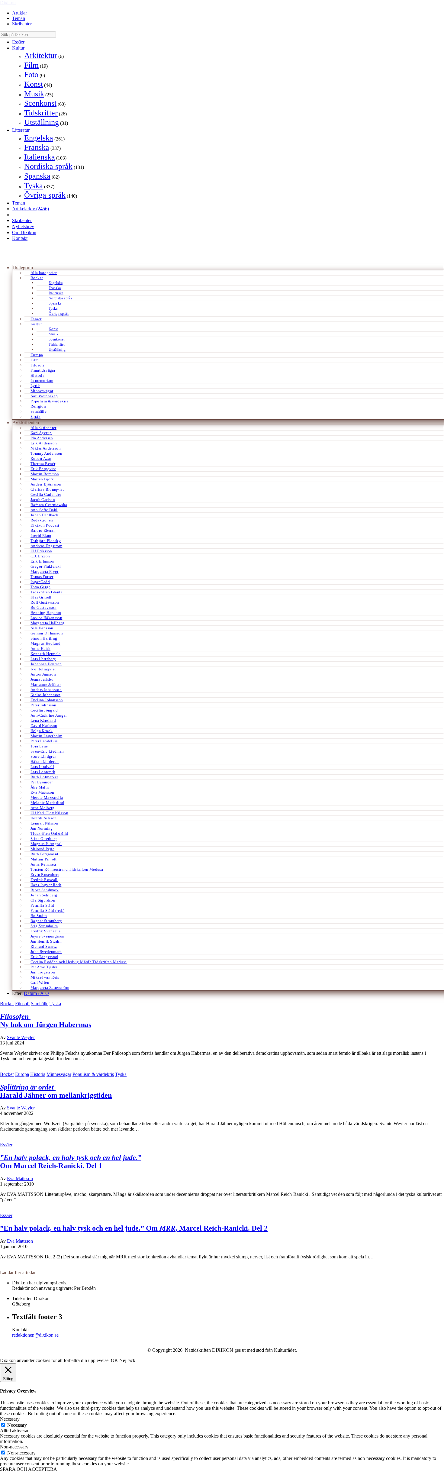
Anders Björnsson (46, 484)
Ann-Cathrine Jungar (49, 715)
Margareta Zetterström (50, 987)
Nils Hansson (42, 628)
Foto (31, 74)
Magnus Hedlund (45, 643)
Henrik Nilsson (43, 818)
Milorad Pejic (42, 849)
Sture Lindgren (43, 756)
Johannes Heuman (46, 664)
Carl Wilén (40, 982)
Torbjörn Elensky (46, 540)
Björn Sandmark (45, 890)
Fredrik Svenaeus (45, 931)
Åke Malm (40, 787)
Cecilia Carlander (46, 494)
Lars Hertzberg (43, 659)
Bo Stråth (39, 915)
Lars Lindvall (42, 766)
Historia (37, 375)
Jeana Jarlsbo (42, 679)
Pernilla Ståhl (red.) (47, 910)
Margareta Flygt (45, 571)
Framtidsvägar (43, 370)
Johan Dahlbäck (44, 515)
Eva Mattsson (42, 792)
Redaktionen (42, 520)
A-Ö (44, 993)
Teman (18, 18)
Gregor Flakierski (46, 566)
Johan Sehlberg (44, 895)
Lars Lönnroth (43, 772)
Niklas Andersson (46, 448)
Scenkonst (40, 103)
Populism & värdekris (49, 401)
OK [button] (114, 1360)
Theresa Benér (43, 463)
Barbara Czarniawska (49, 504)
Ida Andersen (42, 438)
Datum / (32, 993)
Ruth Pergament (44, 854)
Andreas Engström (46, 546)
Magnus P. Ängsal (46, 843)
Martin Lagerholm (46, 736)
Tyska (33, 185)
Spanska (37, 176)
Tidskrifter (41, 112)
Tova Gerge (40, 587)
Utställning (41, 122)
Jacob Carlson (43, 499)
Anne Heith (40, 648)
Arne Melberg (43, 807)
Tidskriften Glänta (47, 592)
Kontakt (19, 238)
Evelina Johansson (47, 700)
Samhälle (39, 411)
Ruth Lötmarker (44, 777)
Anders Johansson (46, 689)
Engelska (38, 138)
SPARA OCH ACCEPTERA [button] (28, 1469)
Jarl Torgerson (43, 972)
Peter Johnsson (43, 705)
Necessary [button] (10, 1419)
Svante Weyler (21, 1037)
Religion (38, 406)
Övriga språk (45, 195)
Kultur (18, 47)
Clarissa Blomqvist (47, 489)
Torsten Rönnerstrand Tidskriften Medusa (67, 869)
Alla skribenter (43, 427)
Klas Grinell (41, 597)
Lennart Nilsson (44, 823)
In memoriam (42, 380)
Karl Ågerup (41, 433)
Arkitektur (40, 55)
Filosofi (37, 365)
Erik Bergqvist (43, 468)
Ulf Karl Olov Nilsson (49, 813)
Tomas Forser (42, 576)
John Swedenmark (46, 951)
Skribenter (22, 23)
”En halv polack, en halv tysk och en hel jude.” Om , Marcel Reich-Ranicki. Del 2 (134, 1228)
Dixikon (8, 2)
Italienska (39, 157)
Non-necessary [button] (14, 1446)
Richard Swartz (44, 946)
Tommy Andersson (47, 453)
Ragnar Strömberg (46, 920)
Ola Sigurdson (43, 900)
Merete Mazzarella (47, 797)
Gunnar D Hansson (47, 633)
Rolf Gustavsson (45, 602)
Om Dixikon (24, 232)
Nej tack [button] (127, 1360)
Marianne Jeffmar (46, 684)
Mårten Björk (42, 479)
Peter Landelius (44, 741)
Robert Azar (41, 458)
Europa (37, 355)
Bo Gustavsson (43, 607)
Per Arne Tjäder (44, 967)
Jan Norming (42, 828)
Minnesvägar (42, 391)
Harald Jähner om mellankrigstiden (56, 1091)
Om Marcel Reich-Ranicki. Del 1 (70, 1162)
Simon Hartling (44, 638)
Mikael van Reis (45, 977)
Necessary (17, 1425)
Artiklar (19, 12)
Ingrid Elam (41, 535)
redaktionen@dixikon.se (35, 1335)
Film (31, 65)
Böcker (37, 278)
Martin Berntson (45, 474)
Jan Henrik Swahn (46, 941)
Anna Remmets (44, 864)
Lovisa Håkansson (46, 617)
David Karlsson (44, 725)
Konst (33, 84)
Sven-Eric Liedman (47, 751)
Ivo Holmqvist (43, 669)
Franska (36, 147)
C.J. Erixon (40, 556)
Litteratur (21, 130)
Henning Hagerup (46, 612)
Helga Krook (42, 730)
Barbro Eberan (43, 530)
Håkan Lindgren (45, 761)
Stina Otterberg (44, 838)
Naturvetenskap (44, 396)
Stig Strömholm (44, 926)
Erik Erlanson (42, 561)
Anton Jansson (43, 674)
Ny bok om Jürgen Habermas (45, 1020)
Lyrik (35, 385)
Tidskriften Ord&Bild (49, 833)
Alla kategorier (44, 272)
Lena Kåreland (43, 720)
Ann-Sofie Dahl (44, 510)
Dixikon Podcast (45, 525)
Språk (35, 416)
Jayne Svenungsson (48, 936)
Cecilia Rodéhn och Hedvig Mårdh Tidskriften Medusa (79, 962)
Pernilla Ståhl (42, 905)
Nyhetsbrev (23, 226)
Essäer (18, 41)
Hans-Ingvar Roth (46, 885)
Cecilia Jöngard (44, 710)
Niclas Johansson (45, 694)
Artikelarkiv (30, 208)
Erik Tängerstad (44, 956)
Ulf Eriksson (41, 551)
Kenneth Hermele (46, 653)
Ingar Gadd (40, 581)
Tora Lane (39, 746)
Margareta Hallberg (47, 623)
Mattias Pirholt (44, 859)
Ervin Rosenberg (45, 874)
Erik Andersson (44, 443)
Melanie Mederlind (47, 802)
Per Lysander (42, 782)
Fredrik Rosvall (44, 879)
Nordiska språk (48, 166)
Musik (34, 93)
